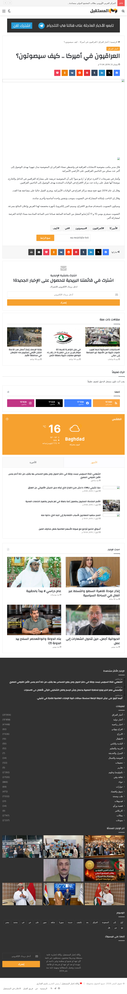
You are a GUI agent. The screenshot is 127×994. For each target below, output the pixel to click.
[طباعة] (31, 252)
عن (30, 922)
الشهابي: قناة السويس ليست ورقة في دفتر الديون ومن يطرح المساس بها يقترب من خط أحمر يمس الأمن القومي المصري (54, 475)
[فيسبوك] (117, 73)
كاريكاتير (119, 810)
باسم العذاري (42, 983)
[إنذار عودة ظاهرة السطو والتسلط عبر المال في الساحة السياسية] (93, 572)
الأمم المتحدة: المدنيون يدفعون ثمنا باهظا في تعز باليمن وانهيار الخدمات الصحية (63, 501)
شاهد (53, 922)
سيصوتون (80, 228)
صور (44, 922)
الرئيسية (114, 42)
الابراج (120, 734)
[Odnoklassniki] (65, 73)
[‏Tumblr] (94, 73)
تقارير (120, 767)
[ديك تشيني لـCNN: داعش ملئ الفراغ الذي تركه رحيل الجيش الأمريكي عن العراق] (111, 492)
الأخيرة (33, 462)
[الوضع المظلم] (9, 12)
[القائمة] (3, 12)
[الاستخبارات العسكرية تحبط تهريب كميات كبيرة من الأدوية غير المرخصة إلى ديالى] (102, 337)
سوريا (61, 922)
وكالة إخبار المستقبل (70, 983)
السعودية (105, 922)
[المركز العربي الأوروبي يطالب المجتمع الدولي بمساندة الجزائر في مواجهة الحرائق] (105, 870)
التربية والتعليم (116, 748)
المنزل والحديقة (116, 753)
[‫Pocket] (57, 73)
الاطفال (119, 739)
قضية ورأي (118, 806)
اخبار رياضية (117, 724)
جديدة (70, 922)
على (37, 922)
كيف (55, 228)
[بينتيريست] (87, 73)
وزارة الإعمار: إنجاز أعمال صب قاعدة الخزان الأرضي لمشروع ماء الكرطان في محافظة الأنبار (25, 352)
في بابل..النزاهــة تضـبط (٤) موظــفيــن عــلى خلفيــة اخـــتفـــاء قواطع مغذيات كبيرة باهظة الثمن (64, 352)
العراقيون (97, 228)
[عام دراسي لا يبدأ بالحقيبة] (34, 572)
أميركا (113, 228)
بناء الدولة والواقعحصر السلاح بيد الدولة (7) (38, 641)
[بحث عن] (123, 12)
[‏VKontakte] (72, 73)
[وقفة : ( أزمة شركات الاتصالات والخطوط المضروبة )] (63, 870)
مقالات (120, 815)
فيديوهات (119, 801)
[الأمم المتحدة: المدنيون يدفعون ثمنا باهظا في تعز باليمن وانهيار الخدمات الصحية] (111, 505)
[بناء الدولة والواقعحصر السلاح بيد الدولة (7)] (34, 620)
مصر (7, 922)
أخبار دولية (118, 719)
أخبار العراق (104, 42)
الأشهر (94, 462)
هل (109, 927)
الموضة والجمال (115, 758)
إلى (114, 922)
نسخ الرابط (45, 238)
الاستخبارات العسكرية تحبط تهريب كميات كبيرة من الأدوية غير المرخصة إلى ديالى (103, 352)
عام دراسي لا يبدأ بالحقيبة (43, 591)
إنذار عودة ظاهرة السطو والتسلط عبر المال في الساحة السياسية (94, 593)
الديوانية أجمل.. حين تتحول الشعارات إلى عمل (93, 641)
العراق (95, 922)
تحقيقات (119, 763)
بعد (87, 922)
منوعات (119, 820)
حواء (121, 782)
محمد (15, 922)
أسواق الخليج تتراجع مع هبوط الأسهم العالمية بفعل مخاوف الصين (70, 529)
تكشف (79, 922)
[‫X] (109, 73)
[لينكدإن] (102, 73)
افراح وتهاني (117, 729)
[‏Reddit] (80, 73)
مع (122, 927)
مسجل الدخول (105, 381)
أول (121, 922)
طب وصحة (118, 796)
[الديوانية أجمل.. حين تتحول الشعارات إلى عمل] (93, 620)
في (66, 228)
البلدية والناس (116, 743)
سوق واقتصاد (117, 791)
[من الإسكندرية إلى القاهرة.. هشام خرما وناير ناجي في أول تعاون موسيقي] (22, 870)
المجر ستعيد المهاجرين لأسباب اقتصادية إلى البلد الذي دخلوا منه (71, 515)
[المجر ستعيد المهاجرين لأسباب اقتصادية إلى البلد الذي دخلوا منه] (111, 519)
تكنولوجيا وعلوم (116, 772)
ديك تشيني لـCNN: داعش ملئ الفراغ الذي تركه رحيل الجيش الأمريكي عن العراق (64, 488)
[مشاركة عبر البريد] (39, 252)
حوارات (119, 786)
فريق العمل (28, 988)
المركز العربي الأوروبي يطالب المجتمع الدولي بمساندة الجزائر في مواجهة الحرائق (81, 3)
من (115, 927)
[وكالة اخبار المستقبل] (102, 11)
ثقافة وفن (118, 777)
